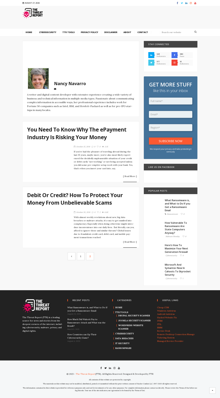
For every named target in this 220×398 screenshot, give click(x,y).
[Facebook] (177, 3)
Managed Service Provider (170, 341)
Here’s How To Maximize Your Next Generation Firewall (176, 249)
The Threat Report (85, 374)
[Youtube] (195, 3)
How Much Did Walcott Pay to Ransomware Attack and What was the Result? (86, 322)
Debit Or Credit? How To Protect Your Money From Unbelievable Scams (75, 198)
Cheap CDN (163, 307)
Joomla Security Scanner (134, 320)
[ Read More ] (130, 176)
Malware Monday (173, 237)
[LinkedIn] (186, 3)
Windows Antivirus (166, 310)
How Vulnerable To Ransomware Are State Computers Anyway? (176, 228)
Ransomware (172, 214)
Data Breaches (124, 338)
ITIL (159, 324)
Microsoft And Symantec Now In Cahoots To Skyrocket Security (178, 269)
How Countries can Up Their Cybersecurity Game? (82, 336)
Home (118, 307)
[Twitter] (182, 3)
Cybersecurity (171, 256)
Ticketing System (166, 337)
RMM (159, 327)
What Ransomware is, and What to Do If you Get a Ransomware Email (177, 205)
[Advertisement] (128, 19)
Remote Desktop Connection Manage (176, 334)
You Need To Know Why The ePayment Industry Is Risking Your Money (76, 133)
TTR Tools (121, 312)
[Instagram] (191, 3)
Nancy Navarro (70, 83)
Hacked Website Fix (167, 317)
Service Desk (163, 331)
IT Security (122, 343)
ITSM (160, 320)
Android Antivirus (166, 314)
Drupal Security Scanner (134, 315)
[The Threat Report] (32, 13)
